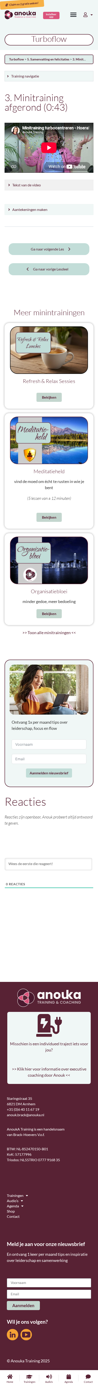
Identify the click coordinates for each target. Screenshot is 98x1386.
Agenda (68, 1381)
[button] (73, 15)
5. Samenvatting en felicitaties (48, 59)
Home (10, 1381)
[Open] (91, 15)
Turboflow (17, 59)
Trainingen (29, 1381)
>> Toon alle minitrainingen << (49, 632)
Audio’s (49, 1381)
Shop (11, 1211)
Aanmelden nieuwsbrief (49, 773)
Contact (88, 1381)
